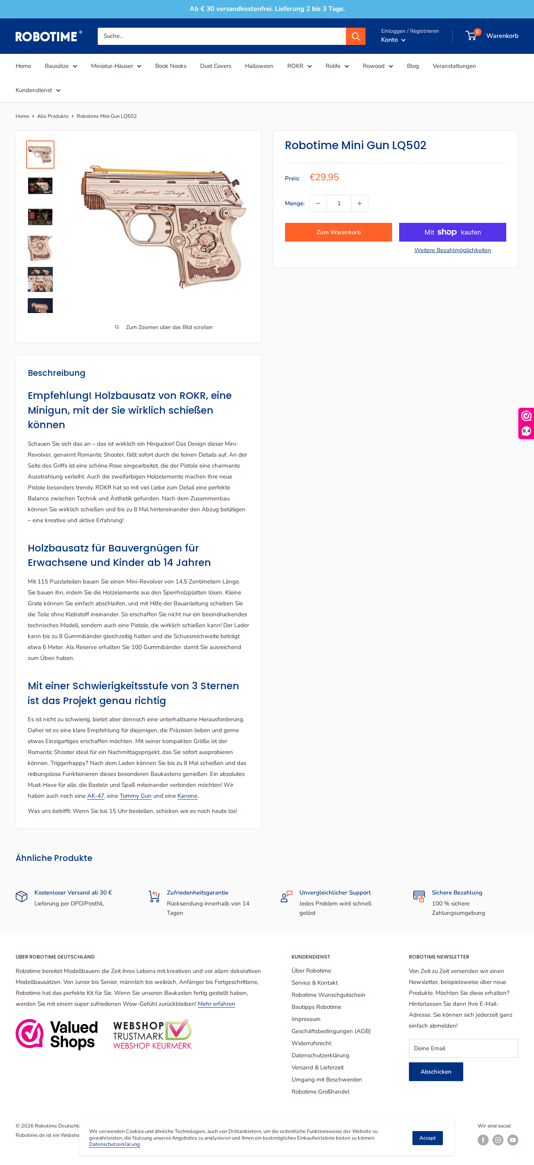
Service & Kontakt (315, 983)
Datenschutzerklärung (320, 1055)
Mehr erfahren (216, 1004)
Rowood (374, 66)
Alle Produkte (53, 116)
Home (23, 66)
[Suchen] (356, 35)
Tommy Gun (136, 796)
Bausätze (57, 66)
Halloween (259, 66)
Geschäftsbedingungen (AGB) (331, 1031)
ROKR (295, 66)
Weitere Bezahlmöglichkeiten (452, 250)
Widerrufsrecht (311, 1043)
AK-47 (95, 796)
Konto (390, 39)
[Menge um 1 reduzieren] (318, 203)
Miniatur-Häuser (112, 66)
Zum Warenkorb (339, 232)
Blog (413, 66)
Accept (427, 1138)
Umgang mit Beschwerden (327, 1079)
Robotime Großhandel (320, 1092)
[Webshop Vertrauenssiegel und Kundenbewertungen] (57, 1034)
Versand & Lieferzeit (318, 1067)
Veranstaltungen (454, 66)
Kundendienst (34, 90)
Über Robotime (311, 971)
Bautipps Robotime (316, 1007)
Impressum (306, 1019)
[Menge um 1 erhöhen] (359, 203)
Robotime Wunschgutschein (329, 995)
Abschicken (436, 1072)
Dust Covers (215, 66)
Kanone (187, 796)
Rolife (333, 66)
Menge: (295, 203)
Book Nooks (170, 66)
